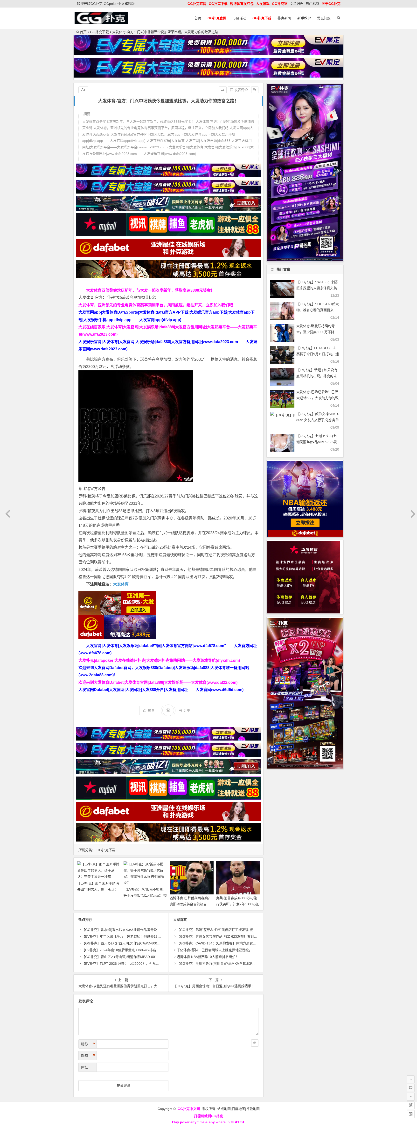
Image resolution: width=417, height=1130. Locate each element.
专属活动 (239, 18)
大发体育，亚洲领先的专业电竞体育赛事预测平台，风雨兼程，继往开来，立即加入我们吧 (155, 305)
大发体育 (121, 584)
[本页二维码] (411, 1114)
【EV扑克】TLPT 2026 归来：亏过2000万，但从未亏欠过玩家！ (131, 963)
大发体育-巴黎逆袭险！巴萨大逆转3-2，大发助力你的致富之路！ (317, 398)
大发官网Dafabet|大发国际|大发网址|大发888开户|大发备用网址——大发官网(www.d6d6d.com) (160, 690)
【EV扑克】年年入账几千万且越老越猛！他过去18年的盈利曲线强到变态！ (138, 936)
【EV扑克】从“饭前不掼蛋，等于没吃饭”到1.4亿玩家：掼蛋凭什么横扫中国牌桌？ (145, 895)
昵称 (88, 1044)
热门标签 (312, 4)
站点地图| (224, 1109)
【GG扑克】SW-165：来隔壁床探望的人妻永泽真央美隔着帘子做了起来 (317, 288)
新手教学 (304, 18)
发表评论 (240, 90)
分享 (186, 710)
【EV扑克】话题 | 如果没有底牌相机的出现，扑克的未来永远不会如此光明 (316, 376)
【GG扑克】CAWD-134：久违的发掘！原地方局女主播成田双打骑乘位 (230, 943)
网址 (84, 1067)
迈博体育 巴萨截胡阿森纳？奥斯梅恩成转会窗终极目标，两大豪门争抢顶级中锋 (190, 904)
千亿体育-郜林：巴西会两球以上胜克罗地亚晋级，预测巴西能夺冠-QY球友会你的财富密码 (244, 950)
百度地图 (238, 1109)
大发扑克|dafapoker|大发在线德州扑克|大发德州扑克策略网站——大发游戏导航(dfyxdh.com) (159, 660)
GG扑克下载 (99, 32)
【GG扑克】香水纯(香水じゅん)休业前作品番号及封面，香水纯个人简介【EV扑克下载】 (148, 930)
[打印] (223, 89)
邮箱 (88, 1055)
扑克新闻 (284, 18)
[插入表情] (254, 1043)
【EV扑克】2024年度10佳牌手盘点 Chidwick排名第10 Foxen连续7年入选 (137, 950)
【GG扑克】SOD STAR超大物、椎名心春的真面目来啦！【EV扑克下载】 (317, 310)
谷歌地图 (253, 1109)
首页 (198, 18)
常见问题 (324, 18)
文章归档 (296, 4)
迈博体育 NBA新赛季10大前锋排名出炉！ (208, 957)
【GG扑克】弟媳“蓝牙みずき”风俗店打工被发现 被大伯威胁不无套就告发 (232, 930)
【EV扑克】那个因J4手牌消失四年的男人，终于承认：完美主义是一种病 (98, 889)
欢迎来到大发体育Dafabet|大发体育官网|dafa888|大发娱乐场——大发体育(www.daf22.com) (157, 682)
